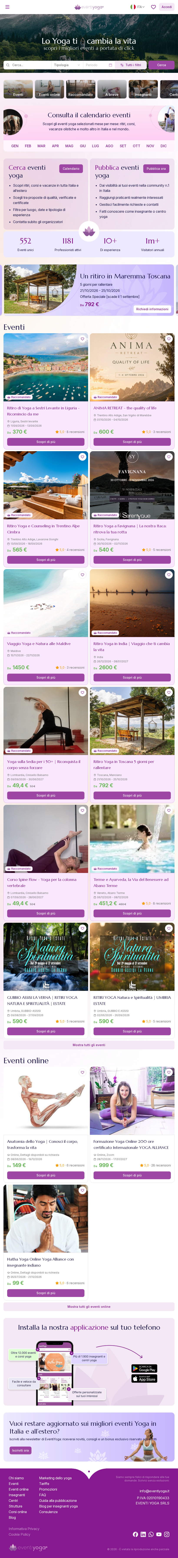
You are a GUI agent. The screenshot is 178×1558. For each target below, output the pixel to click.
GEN (14, 146)
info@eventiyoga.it (154, 1491)
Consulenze (48, 1512)
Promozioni (48, 1489)
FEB (28, 146)
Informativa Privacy (24, 1529)
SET (123, 146)
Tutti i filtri (133, 65)
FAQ (42, 1495)
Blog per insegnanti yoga (58, 1506)
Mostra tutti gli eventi (89, 1045)
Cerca (161, 65)
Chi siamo (16, 1478)
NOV (150, 146)
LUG (95, 146)
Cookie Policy (19, 1534)
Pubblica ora (156, 168)
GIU (83, 146)
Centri (13, 1500)
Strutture (15, 1506)
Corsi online (18, 1512)
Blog (12, 1517)
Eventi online (19, 1489)
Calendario (71, 168)
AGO (109, 146)
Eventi (13, 1483)
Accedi (167, 7)
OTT (136, 146)
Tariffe (44, 1483)
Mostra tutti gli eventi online (89, 1306)
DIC (164, 146)
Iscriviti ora (20, 1450)
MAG (69, 146)
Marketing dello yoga (55, 1478)
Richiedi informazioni (152, 309)
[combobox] (67, 65)
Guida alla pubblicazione (58, 1500)
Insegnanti (17, 1495)
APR (55, 146)
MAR (41, 146)
